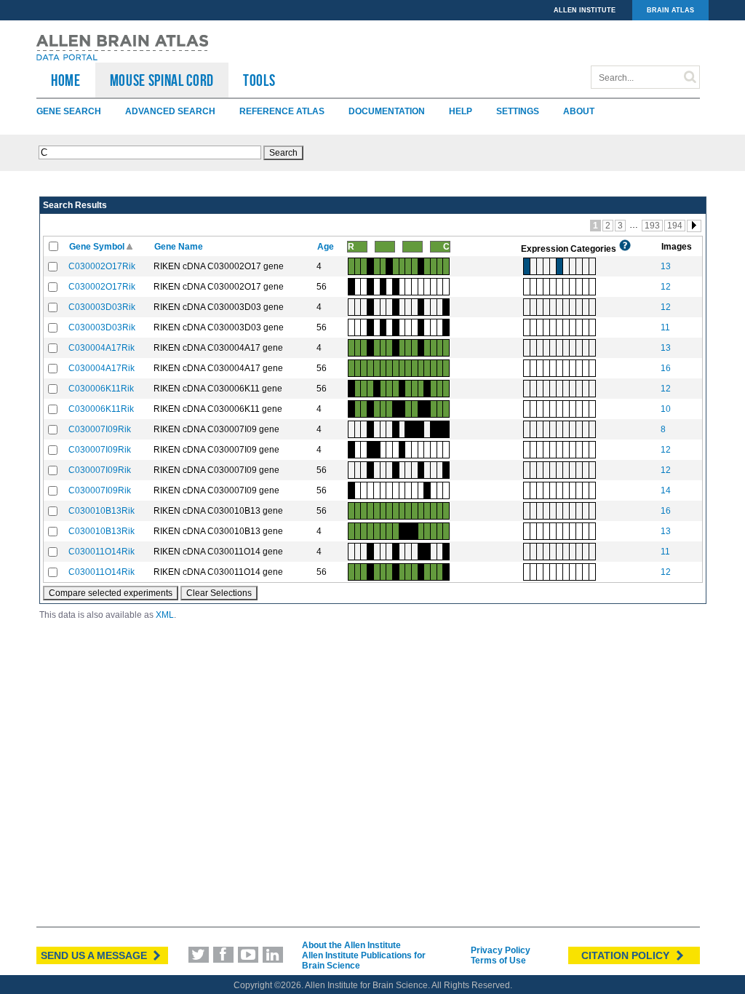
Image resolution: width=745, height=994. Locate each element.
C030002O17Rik (101, 266)
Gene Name (179, 247)
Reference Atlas (281, 111)
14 (666, 490)
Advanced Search (170, 111)
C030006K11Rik (101, 388)
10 (666, 409)
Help (460, 111)
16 (666, 368)
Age (326, 247)
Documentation (386, 111)
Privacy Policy (500, 950)
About (578, 111)
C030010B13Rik (101, 511)
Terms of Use (498, 960)
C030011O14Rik (101, 551)
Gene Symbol (98, 247)
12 (666, 287)
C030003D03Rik (101, 307)
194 (674, 225)
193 (652, 225)
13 (666, 266)
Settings (517, 111)
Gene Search (68, 111)
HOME (66, 80)
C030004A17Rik (101, 348)
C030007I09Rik (99, 429)
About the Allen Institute (351, 945)
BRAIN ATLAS (670, 10)
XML (165, 615)
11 (665, 327)
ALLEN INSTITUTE (584, 10)
